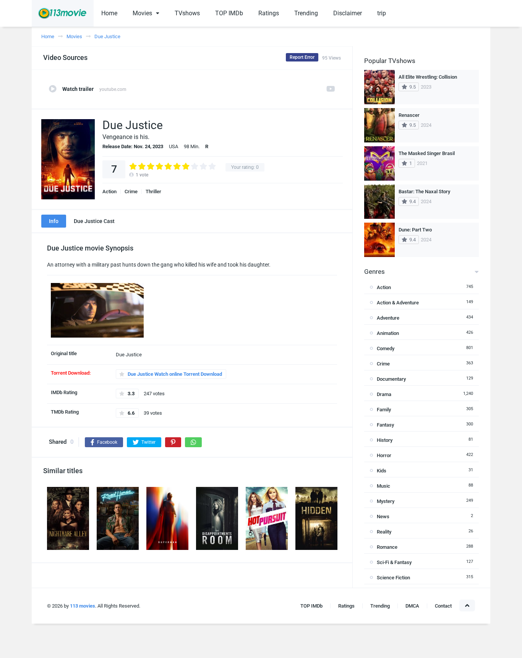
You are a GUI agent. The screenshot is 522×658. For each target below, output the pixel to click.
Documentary (391, 379)
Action (109, 191)
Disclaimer (347, 13)
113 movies (82, 606)
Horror (384, 455)
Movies (142, 13)
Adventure (388, 318)
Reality (384, 532)
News (383, 516)
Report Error (302, 57)
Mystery (385, 501)
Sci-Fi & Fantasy (394, 562)
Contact (443, 606)
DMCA (412, 606)
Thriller (153, 191)
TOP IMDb (229, 13)
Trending (306, 13)
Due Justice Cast (94, 221)
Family (384, 409)
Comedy (385, 348)
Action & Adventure (398, 303)
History (384, 440)
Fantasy (385, 425)
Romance (387, 547)
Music (383, 486)
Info (53, 221)
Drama (384, 394)
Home (109, 13)
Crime (131, 191)
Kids (381, 471)
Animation (388, 333)
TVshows (187, 13)
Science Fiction (393, 577)
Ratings (268, 13)
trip (381, 13)
